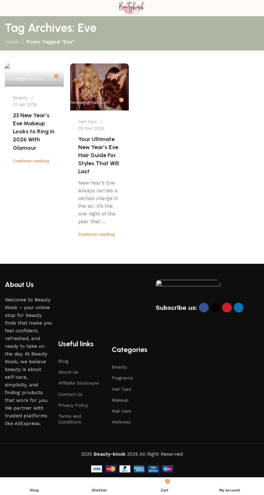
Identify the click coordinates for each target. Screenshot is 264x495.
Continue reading (31, 160)
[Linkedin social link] (238, 307)
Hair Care (87, 121)
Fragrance (122, 377)
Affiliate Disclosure (78, 383)
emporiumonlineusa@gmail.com (74, 102)
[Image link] (188, 290)
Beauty (20, 97)
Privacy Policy (73, 405)
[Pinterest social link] (227, 307)
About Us (68, 372)
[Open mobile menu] (7, 8)
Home (12, 42)
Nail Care (121, 411)
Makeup (120, 400)
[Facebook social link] (204, 307)
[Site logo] (132, 8)
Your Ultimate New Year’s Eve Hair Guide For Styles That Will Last (98, 155)
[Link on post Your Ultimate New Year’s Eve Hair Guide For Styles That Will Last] (99, 86)
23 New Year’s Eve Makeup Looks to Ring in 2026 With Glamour (33, 131)
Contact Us (70, 394)
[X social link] (215, 307)
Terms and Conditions (69, 419)
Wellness (121, 421)
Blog (63, 361)
